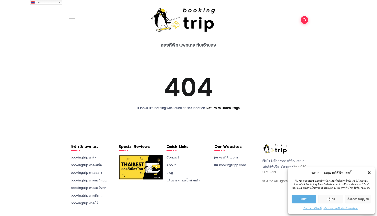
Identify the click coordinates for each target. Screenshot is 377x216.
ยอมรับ (303, 199)
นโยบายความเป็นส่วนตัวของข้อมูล (340, 208)
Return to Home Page (223, 108)
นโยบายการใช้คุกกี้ (312, 208)
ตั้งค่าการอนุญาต (358, 199)
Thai (37, 2)
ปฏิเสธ (331, 199)
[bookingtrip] (188, 19)
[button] (369, 173)
